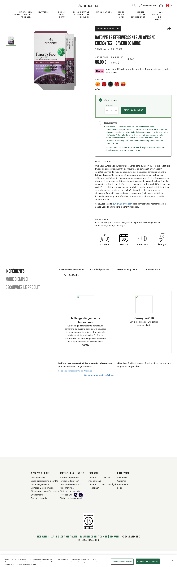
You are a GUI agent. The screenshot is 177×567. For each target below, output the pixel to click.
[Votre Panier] (161, 5)
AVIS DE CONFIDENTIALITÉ (64, 536)
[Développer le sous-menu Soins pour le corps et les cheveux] (90, 12)
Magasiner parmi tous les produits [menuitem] (23, 14)
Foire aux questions (69, 477)
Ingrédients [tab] (15, 271)
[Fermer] (173, 561)
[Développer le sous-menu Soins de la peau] (66, 12)
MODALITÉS (43, 536)
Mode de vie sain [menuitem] (121, 14)
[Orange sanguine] (123, 84)
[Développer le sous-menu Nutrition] (51, 12)
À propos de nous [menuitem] (156, 16)
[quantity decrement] (107, 110)
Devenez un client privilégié (102, 484)
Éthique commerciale (70, 491)
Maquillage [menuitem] (103, 12)
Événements (37, 494)
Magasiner (93, 487)
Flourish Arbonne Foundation (45, 491)
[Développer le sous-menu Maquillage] (111, 12)
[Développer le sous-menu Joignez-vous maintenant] (146, 12)
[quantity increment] (116, 110)
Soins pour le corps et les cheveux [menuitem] (81, 14)
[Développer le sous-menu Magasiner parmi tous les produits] (33, 12)
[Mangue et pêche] (97, 84)
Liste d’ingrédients (40, 484)
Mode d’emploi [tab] (17, 279)
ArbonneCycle (67, 487)
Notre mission (38, 477)
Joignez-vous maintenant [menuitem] (138, 14)
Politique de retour (69, 480)
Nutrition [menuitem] (44, 12)
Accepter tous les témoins (147, 561)
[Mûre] (110, 84)
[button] (134, 5)
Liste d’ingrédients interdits (44, 480)
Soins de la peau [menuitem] (61, 14)
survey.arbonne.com (122, 203)
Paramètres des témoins (93, 536)
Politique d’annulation (70, 484)
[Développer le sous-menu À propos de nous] (162, 12)
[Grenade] (104, 84)
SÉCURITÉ (114, 536)
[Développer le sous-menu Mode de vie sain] (126, 12)
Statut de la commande (71, 498)
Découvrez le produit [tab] (23, 288)
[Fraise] (116, 84)
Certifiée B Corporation (42, 487)
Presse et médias (40, 498)
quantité (109, 106)
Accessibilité (66, 494)
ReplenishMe (110, 122)
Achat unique (110, 100)
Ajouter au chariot (133, 110)
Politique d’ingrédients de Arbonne (75, 371)
